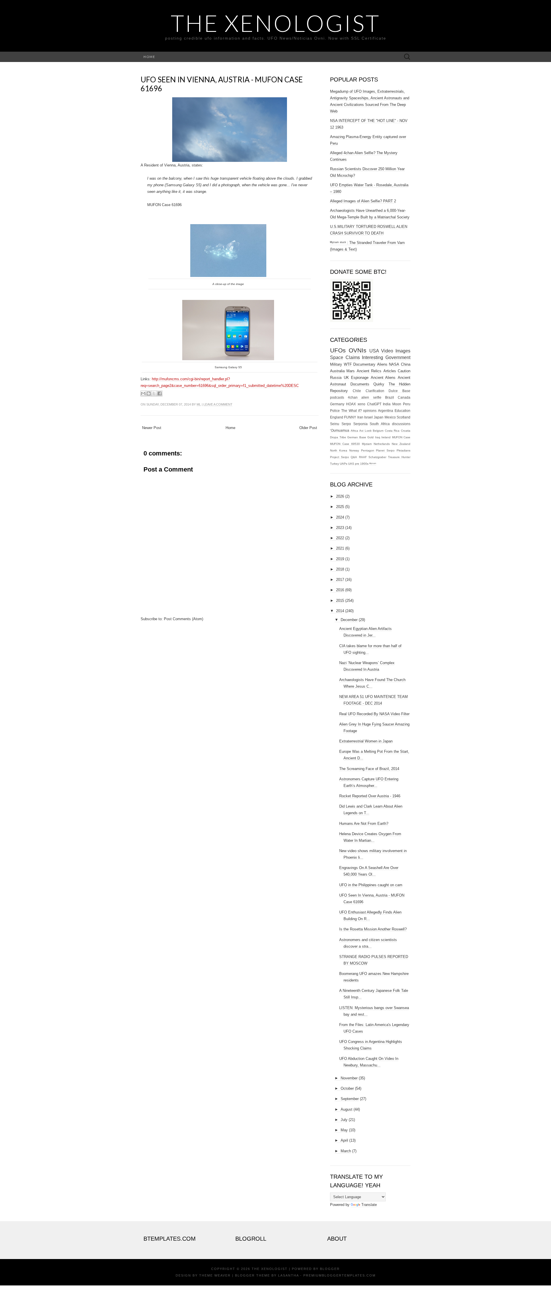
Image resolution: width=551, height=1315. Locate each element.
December (349, 620)
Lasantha (288, 1275)
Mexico (390, 417)
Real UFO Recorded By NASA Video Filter (374, 714)
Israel (368, 417)
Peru (406, 404)
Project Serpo (339, 457)
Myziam (367, 443)
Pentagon (367, 450)
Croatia (405, 430)
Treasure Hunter (399, 457)
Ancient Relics (369, 371)
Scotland (403, 417)
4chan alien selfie (364, 397)
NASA (394, 364)
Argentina (385, 410)
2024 (340, 517)
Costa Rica (392, 430)
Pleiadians (403, 450)
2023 (340, 527)
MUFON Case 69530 (345, 443)
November (349, 1078)
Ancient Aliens (383, 377)
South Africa (380, 424)
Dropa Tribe (338, 437)
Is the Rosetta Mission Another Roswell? (373, 929)
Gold (370, 437)
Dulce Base (399, 391)
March (346, 1151)
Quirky (378, 384)
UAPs (343, 463)
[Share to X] (154, 393)
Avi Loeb (365, 430)
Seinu (334, 424)
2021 (340, 548)
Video (387, 350)
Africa (354, 430)
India (387, 404)
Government (397, 357)
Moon (396, 404)
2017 (340, 579)
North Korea (338, 450)
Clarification (375, 391)
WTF (348, 364)
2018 (340, 569)
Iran (360, 417)
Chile (357, 391)
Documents (359, 384)
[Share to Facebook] (159, 393)
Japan (378, 417)
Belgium (378, 430)
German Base (356, 437)
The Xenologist (275, 23)
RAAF (363, 457)
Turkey (334, 463)
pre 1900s (361, 463)
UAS (351, 463)
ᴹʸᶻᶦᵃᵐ (372, 463)
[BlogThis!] (149, 393)
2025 (340, 507)
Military (336, 364)
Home (149, 57)
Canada (404, 397)
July (344, 1120)
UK (346, 377)
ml (199, 404)
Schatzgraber (377, 457)
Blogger (330, 1269)
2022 (340, 538)
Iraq (377, 437)
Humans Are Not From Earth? (363, 823)
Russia (336, 377)
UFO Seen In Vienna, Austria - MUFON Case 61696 (222, 84)
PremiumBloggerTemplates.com (339, 1275)
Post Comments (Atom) (183, 619)
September (350, 1099)
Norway (354, 450)
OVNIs (357, 350)
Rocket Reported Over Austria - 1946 (369, 796)
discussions (401, 424)
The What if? (351, 410)
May (344, 1130)
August (346, 1109)
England (336, 417)
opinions (370, 410)
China (405, 364)
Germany (337, 404)
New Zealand (401, 443)
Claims (353, 357)
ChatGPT (374, 404)
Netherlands (382, 443)
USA (374, 350)
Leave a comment (217, 404)
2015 (340, 600)
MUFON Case (401, 437)
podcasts (337, 397)
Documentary (364, 364)
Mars (350, 371)
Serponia (360, 424)
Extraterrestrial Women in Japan (366, 741)
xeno (361, 404)
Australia (337, 371)
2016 (340, 590)
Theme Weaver (215, 1275)
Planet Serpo (385, 450)
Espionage (359, 377)
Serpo (346, 424)
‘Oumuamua (339, 430)
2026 (340, 496)
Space (336, 357)
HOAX (351, 404)
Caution (404, 371)
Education (402, 410)
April (344, 1140)
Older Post (308, 428)
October (347, 1088)
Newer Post (151, 428)
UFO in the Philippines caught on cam (370, 885)
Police (335, 410)
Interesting (372, 357)
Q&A (354, 457)
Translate (369, 1204)
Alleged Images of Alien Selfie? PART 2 (363, 201)
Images (402, 350)
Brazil (389, 397)
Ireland (386, 437)
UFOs (338, 350)
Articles (389, 371)
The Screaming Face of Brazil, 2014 (369, 769)
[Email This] (143, 393)
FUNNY (350, 417)
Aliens (382, 364)
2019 (340, 559)
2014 (340, 611)
